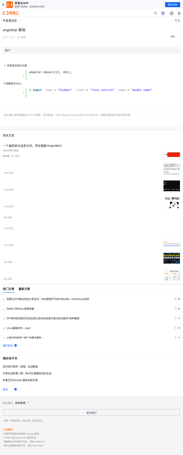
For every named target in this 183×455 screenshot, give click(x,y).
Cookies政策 (33, 433)
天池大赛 (26, 420)
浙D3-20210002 (35, 445)
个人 (177, 20)
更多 (5, 389)
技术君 (6, 155)
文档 (6, 420)
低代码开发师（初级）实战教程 (20, 366)
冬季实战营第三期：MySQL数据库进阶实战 (27, 373)
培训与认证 (37, 420)
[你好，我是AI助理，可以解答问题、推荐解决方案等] (163, 13)
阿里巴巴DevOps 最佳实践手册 (20, 380)
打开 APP (172, 4)
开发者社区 (14, 420)
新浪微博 (20, 403)
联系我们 (91, 412)
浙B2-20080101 (37, 441)
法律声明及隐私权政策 (14, 433)
